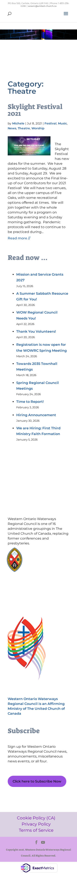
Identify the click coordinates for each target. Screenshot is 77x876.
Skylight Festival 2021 (35, 110)
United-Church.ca (43, 553)
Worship (37, 128)
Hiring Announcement (36, 415)
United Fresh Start (43, 569)
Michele (18, 123)
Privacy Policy (28, 592)
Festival (50, 123)
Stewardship (40, 565)
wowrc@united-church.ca (42, 6)
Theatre (24, 128)
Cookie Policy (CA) (28, 584)
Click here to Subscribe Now (37, 781)
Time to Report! (30, 402)
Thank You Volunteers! (36, 331)
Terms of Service (28, 599)
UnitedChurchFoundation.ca (50, 557)
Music (62, 123)
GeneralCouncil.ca (43, 561)
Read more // (19, 238)
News (12, 128)
